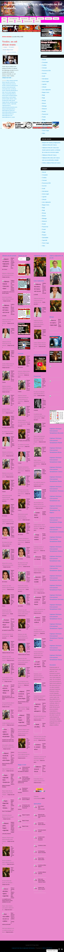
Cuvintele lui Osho (42, 845)
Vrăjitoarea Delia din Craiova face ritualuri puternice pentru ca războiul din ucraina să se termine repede (51, 150)
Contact (37, 21)
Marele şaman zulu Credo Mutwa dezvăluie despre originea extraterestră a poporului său (24, 780)
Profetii (44, 117)
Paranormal (45, 114)
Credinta (19, 21)
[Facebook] (59, 3)
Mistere (44, 103)
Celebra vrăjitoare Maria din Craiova (51, 162)
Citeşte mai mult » (6, 277)
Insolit (43, 76)
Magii (43, 95)
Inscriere (44, 73)
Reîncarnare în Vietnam (44, 557)
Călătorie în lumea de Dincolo (44, 768)
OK (27, 259)
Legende (44, 84)
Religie (44, 119)
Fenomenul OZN (46, 70)
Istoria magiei (45, 81)
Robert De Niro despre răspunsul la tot (42, 816)
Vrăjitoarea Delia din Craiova (49, 155)
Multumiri (40, 18)
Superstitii (44, 127)
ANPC (43, 798)
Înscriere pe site (28, 21)
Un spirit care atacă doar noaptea (44, 663)
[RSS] (61, 3)
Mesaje (56, 18)
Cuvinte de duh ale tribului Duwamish (41, 838)
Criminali (44, 68)
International (24, 18)
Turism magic (45, 130)
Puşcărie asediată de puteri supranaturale (44, 643)
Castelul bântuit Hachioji (44, 513)
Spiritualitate (45, 125)
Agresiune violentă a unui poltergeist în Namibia (44, 707)
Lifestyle (44, 87)
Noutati (44, 111)
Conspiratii (44, 62)
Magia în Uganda (26, 814)
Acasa (4, 18)
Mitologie (44, 106)
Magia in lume (45, 92)
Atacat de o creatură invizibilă (44, 579)
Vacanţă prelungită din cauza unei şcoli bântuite (44, 494)
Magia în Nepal (25, 820)
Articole (32, 18)
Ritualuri (11, 21)
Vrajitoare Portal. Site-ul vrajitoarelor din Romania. (33, 6)
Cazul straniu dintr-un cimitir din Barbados (44, 383)
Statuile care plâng (44, 725)
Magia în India (25, 826)
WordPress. (49, 948)
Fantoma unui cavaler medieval (44, 619)
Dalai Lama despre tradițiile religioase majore (42, 881)
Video (4, 21)
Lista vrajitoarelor (13, 18)
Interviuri (48, 18)
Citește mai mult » (26, 519)
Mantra (44, 948)
